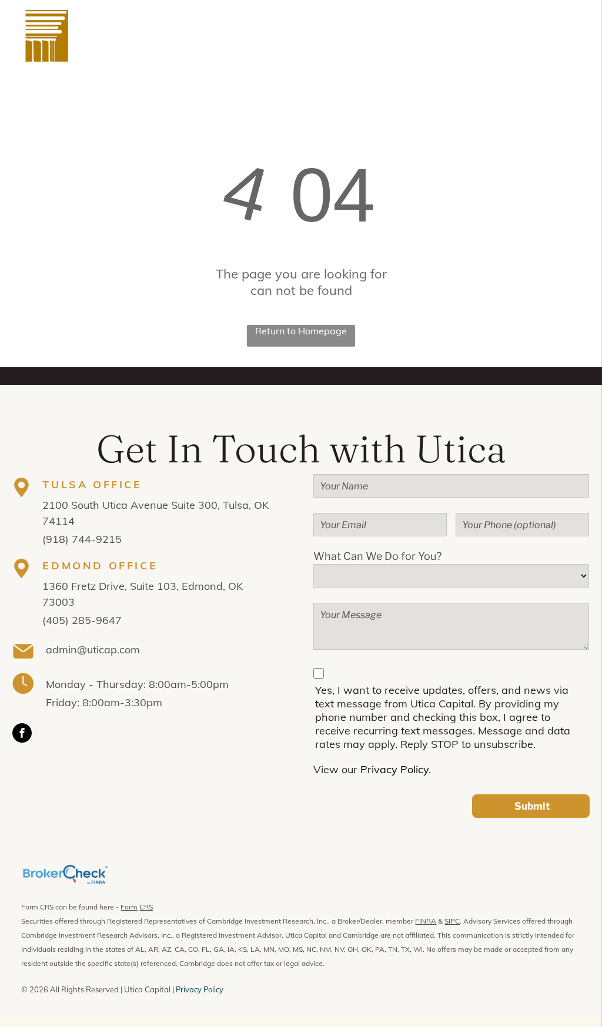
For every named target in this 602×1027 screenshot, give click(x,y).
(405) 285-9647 (82, 620)
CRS (146, 906)
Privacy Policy (199, 989)
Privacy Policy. (395, 769)
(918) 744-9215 (82, 539)
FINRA (425, 921)
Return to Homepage (301, 331)
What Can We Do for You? (377, 556)
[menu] (576, 36)
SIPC (452, 921)
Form (129, 906)
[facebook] (22, 734)
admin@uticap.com (93, 649)
